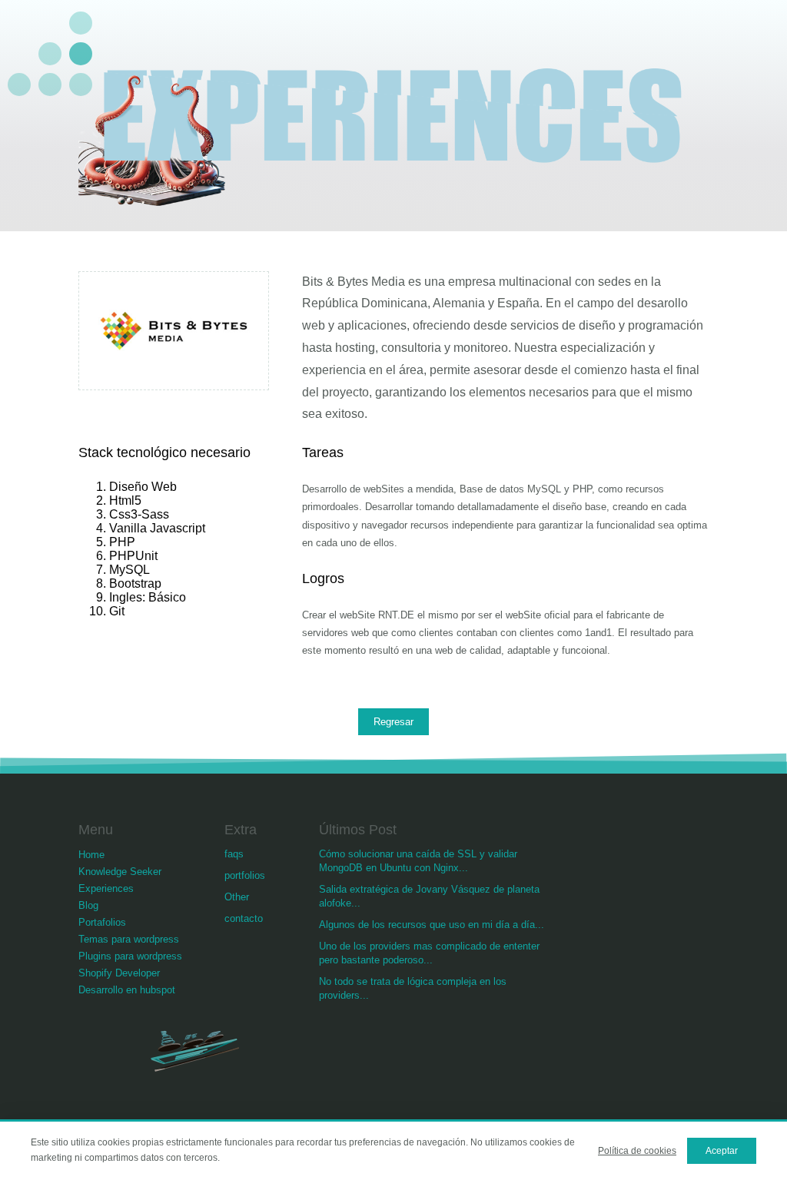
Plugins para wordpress (130, 956)
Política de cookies (637, 1150)
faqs (234, 854)
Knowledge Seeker (119, 871)
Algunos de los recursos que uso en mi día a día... (431, 924)
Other (236, 897)
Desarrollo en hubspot (126, 990)
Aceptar (722, 1150)
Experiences (106, 888)
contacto (243, 918)
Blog (88, 905)
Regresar (393, 722)
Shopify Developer (119, 973)
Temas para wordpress (128, 939)
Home (91, 854)
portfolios (244, 875)
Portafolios (102, 922)
